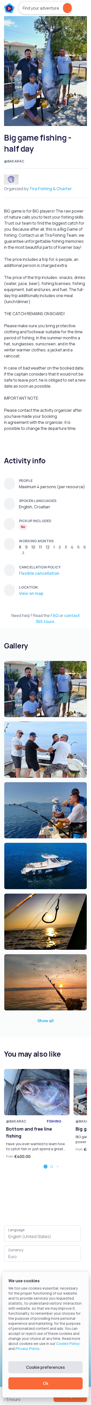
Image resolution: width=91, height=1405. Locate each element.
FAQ (55, 615)
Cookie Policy (68, 1343)
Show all (45, 1020)
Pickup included (35, 520)
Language (16, 1229)
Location (28, 587)
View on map (31, 593)
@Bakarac (14, 161)
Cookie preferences (45, 1367)
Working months (36, 541)
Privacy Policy (27, 1348)
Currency (15, 1250)
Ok (45, 1383)
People (26, 480)
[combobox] (42, 1236)
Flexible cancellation (39, 573)
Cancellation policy (40, 567)
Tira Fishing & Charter (50, 188)
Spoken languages (37, 500)
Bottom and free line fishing (29, 1132)
